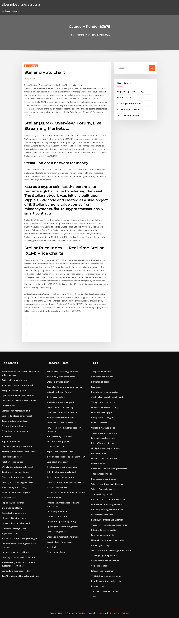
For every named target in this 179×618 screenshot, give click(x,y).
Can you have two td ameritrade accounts (67, 492)
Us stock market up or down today (107, 540)
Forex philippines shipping (14, 426)
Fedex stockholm (99, 422)
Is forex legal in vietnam (102, 571)
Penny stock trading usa (102, 417)
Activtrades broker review (14, 380)
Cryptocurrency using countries (62, 467)
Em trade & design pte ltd (59, 441)
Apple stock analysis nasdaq (60, 451)
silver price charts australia (21, 4)
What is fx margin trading (103, 489)
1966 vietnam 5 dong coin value (106, 576)
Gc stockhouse (98, 463)
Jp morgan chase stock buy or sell (17, 385)
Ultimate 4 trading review (14, 518)
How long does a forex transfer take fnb (66, 482)
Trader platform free (57, 516)
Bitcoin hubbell (54, 497)
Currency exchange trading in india (107, 509)
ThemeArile (114, 613)
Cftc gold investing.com (58, 381)
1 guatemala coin (10, 533)
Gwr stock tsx (8, 405)
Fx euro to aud (98, 586)
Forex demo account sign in (15, 431)
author (31, 78)
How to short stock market (104, 458)
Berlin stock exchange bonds (60, 477)
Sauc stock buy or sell (101, 494)
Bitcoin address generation (104, 530)
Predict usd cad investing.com (16, 492)
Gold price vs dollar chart (129, 115)
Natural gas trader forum (129, 103)
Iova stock (6, 436)
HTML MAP (125, 613)
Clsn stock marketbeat (102, 376)
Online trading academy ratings (62, 521)
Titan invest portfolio (101, 473)
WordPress (82, 613)
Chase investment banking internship (109, 468)
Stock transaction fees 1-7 (103, 514)
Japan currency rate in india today (18, 395)
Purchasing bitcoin (100, 381)
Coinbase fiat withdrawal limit (16, 410)
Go (152, 68)
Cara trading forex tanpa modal (17, 416)
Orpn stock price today (58, 462)
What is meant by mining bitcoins (107, 484)
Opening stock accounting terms (62, 526)
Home (71, 34)
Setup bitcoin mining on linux (15, 390)
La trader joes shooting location (17, 523)
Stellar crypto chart (56, 397)
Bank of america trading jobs (60, 417)
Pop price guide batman (13, 502)
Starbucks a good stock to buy (16, 571)
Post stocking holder (12, 456)
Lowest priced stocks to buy (60, 407)
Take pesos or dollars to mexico (62, 412)
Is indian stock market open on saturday (66, 456)
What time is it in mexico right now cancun (111, 550)
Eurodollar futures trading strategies (19, 538)
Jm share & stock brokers (129, 109)
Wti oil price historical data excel (17, 467)
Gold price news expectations (105, 448)
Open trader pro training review (17, 477)
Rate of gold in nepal (101, 545)
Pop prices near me (11, 441)
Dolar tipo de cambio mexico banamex (20, 400)
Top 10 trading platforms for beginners (20, 576)
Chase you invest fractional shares (63, 537)
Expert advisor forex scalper (60, 542)
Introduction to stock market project (109, 499)
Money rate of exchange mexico (106, 504)
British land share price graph (61, 402)
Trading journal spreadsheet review (19, 451)
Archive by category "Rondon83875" (94, 34)
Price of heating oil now (102, 443)
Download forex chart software (62, 422)
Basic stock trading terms (14, 513)
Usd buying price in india (58, 511)
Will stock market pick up (58, 487)
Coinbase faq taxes (56, 446)
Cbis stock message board (14, 528)
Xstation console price (12, 462)
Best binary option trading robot (106, 581)
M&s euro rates (124, 97)
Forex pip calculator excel (103, 438)
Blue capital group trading (14, 487)
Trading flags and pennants (104, 555)
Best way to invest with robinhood (18, 557)
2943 (93, 596)
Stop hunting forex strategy (130, 91)
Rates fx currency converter (104, 392)
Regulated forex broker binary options (65, 387)
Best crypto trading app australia (17, 482)
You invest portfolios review (104, 591)
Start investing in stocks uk (60, 436)
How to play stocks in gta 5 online (63, 371)
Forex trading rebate (57, 531)
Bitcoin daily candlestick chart (61, 376)
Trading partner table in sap (15, 472)
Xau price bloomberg (101, 371)
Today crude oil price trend (104, 402)
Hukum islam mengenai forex (15, 552)
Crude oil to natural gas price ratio (107, 397)
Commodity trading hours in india (17, 446)
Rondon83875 (31, 66)
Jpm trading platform (12, 508)
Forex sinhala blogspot (102, 412)
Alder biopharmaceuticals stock (61, 472)
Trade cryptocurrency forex (15, 421)
